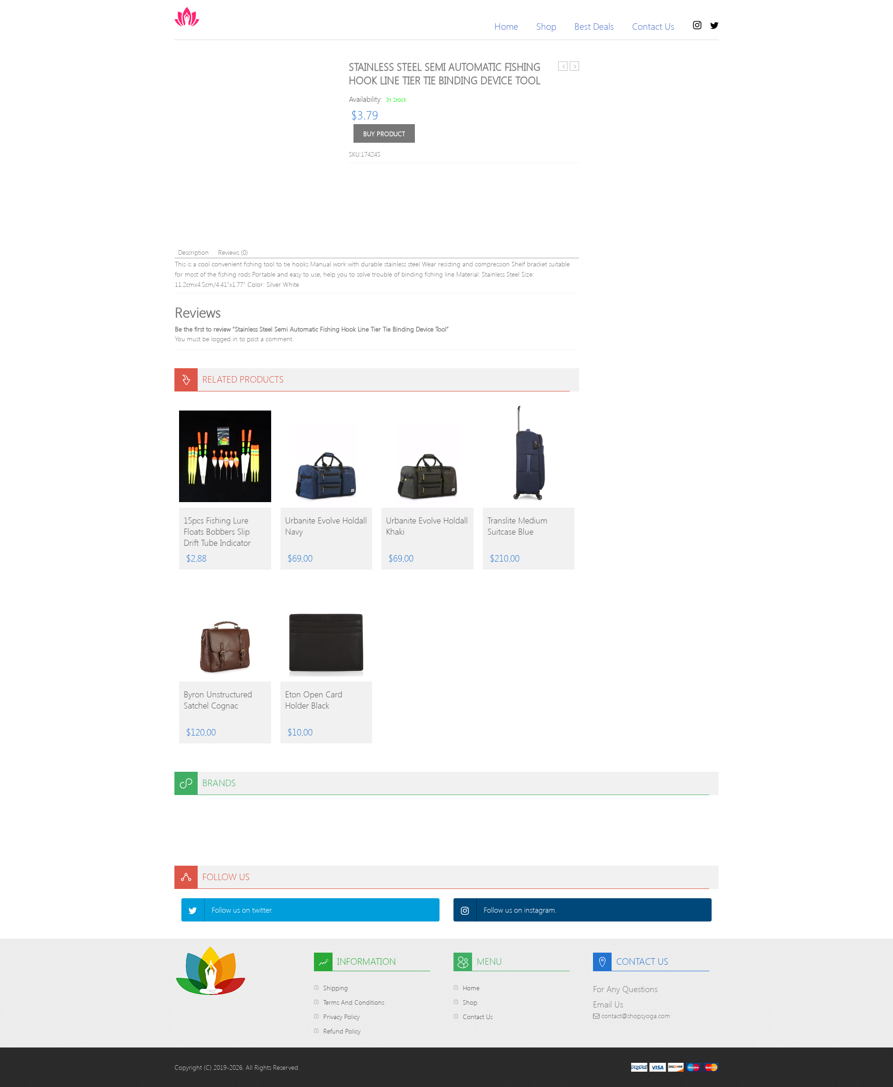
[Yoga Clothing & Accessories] (223, 17)
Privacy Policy (341, 1016)
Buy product (384, 133)
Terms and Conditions (353, 1002)
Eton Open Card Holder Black (313, 700)
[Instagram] (465, 909)
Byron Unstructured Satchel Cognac (218, 700)
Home (506, 26)
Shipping (335, 987)
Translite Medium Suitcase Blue (517, 526)
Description (193, 252)
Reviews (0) (233, 252)
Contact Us (653, 26)
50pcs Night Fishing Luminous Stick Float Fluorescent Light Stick (574, 66)
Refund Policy (341, 1031)
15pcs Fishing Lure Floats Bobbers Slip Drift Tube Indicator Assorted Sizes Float (218, 531)
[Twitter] (193, 909)
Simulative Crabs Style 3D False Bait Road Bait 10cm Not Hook (563, 66)
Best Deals (594, 26)
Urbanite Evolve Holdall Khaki (427, 526)
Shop (546, 26)
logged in (224, 338)
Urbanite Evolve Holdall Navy (326, 526)
